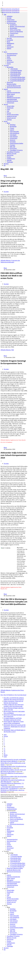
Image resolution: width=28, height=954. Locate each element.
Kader (8, 57)
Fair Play (9, 38)
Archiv (5, 121)
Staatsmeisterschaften (16, 143)
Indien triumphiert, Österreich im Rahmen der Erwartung (13, 702)
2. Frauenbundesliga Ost (17, 81)
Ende (5, 756)
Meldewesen (10, 43)
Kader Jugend (11, 94)
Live (8, 111)
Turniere (6, 65)
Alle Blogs (13, 125)
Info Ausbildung (14, 133)
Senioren (9, 60)
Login (8, 109)
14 (4, 753)
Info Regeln (13, 135)
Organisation (10, 19)
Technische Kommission (17, 36)
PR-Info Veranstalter (13, 114)
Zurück (6, 736)
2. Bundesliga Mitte (15, 74)
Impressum (10, 47)
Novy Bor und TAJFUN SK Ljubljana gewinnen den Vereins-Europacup (14, 698)
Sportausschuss (11, 55)
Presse (9, 113)
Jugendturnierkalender (13, 92)
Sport (5, 52)
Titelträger (10, 162)
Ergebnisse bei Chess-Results (18, 440)
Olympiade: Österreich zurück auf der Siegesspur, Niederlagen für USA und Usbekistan (15, 726)
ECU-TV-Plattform (7, 442)
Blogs (8, 123)
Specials (9, 160)
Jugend (12, 35)
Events (9, 64)
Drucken (6, 191)
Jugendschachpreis (12, 101)
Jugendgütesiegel (12, 99)
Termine (6, 164)
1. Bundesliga (14, 69)
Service (6, 104)
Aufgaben (9, 16)
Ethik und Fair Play (15, 30)
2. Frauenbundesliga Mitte (17, 79)
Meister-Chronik (11, 153)
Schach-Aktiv (10, 106)
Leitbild (9, 45)
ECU (2, 442)
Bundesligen (13, 28)
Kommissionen (11, 23)
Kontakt (9, 18)
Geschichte (10, 155)
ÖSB (5, 14)
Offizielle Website (6, 260)
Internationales (14, 131)
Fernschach (10, 62)
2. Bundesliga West (15, 72)
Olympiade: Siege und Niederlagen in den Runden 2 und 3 (14, 731)
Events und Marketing (16, 31)
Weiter (6, 755)
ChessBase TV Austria (16, 150)
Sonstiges (13, 142)
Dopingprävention (12, 53)
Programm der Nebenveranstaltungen (10, 261)
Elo (5, 165)
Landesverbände (12, 21)
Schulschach (10, 103)
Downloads (10, 108)
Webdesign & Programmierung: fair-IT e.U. (12, 797)
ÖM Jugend (10, 96)
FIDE (12, 350)
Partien (9, 157)
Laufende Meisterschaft (14, 86)
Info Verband (14, 136)
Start (5, 734)
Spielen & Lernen (12, 116)
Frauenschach (14, 33)
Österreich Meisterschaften (11, 83)
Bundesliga (10, 67)
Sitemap (9, 119)
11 (4, 748)
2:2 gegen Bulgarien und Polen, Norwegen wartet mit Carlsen (13, 719)
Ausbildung (13, 25)
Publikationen (11, 158)
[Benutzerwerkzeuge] (1, 281)
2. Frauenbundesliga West (17, 77)
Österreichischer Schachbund (9, 795)
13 (4, 751)
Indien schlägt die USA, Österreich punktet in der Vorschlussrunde (14, 705)
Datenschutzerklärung (7, 796)
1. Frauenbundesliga (16, 70)
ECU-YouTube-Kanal (20, 695)
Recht (8, 42)
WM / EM (12, 147)
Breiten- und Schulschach (17, 26)
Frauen (9, 58)
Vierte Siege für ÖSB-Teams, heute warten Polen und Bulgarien (14, 722)
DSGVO (9, 48)
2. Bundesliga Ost (15, 75)
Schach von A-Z (11, 118)
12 (4, 750)
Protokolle (10, 40)
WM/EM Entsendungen (13, 97)
